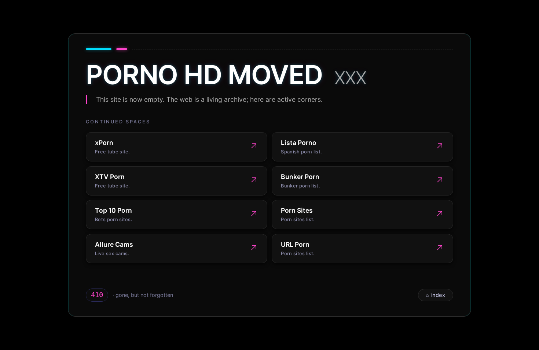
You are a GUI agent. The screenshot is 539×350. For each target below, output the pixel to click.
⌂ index (435, 295)
